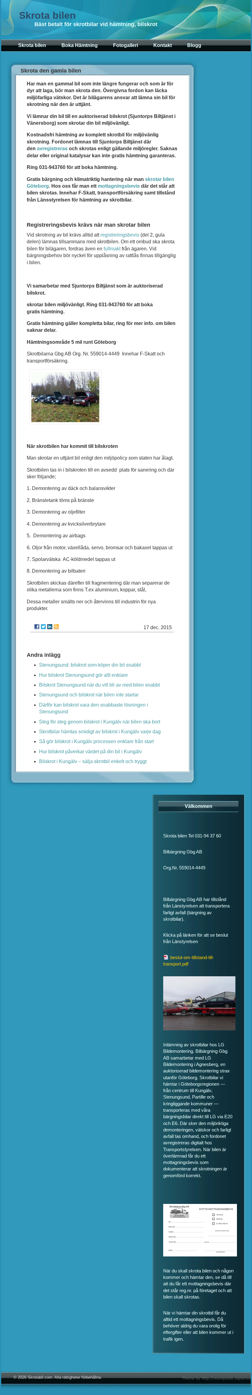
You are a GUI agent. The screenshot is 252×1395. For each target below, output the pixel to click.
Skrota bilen (47, 15)
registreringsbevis (119, 234)
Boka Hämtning (79, 45)
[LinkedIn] (49, 626)
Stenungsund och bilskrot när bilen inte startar (89, 694)
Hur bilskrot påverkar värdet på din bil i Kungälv (90, 751)
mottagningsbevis (119, 186)
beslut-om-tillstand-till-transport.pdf (188, 960)
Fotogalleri (125, 45)
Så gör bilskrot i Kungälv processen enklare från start (96, 741)
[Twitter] (43, 626)
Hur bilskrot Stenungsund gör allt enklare (83, 675)
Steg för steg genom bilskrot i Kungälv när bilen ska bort (99, 721)
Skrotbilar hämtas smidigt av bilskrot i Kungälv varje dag (100, 731)
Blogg (194, 45)
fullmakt (112, 248)
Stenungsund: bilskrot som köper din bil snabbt (90, 665)
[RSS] (56, 626)
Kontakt (162, 45)
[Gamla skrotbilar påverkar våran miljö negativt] (65, 422)
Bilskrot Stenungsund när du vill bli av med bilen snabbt (99, 685)
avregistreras (52, 148)
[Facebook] (36, 626)
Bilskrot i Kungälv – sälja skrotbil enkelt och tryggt (93, 761)
